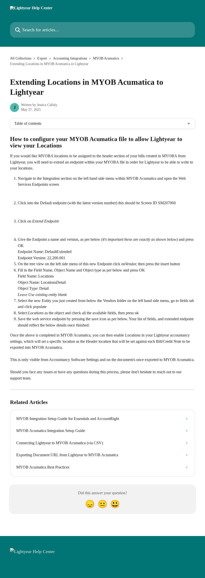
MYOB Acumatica (106, 58)
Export (42, 58)
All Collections (20, 58)
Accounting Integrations (70, 58)
